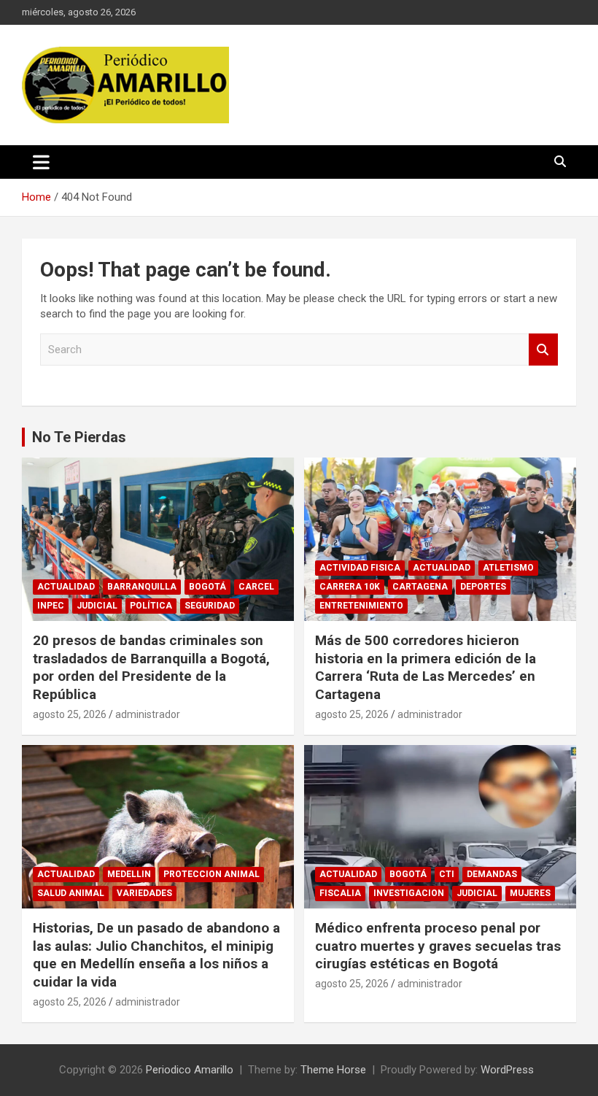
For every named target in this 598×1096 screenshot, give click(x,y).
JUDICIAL (97, 606)
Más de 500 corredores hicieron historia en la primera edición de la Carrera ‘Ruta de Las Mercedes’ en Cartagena (425, 667)
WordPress (507, 1069)
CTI (446, 874)
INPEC (50, 606)
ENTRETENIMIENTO (361, 606)
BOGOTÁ (207, 587)
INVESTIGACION (408, 893)
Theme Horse (333, 1069)
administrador (147, 714)
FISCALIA (340, 893)
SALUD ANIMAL (70, 893)
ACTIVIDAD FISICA (359, 568)
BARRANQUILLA (141, 587)
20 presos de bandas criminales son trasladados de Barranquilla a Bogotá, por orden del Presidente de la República (151, 667)
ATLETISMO (508, 568)
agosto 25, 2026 (69, 714)
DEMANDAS (492, 874)
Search (543, 349)
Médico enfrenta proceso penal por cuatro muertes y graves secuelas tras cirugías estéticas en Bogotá (438, 945)
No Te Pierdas (79, 437)
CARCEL (256, 587)
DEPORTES (483, 587)
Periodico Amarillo (189, 1069)
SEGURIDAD (210, 606)
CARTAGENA (420, 587)
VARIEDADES (144, 893)
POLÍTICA (151, 606)
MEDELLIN (129, 874)
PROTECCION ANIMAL (211, 874)
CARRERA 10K (349, 587)
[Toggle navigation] (41, 162)
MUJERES (530, 893)
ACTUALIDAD (66, 587)
